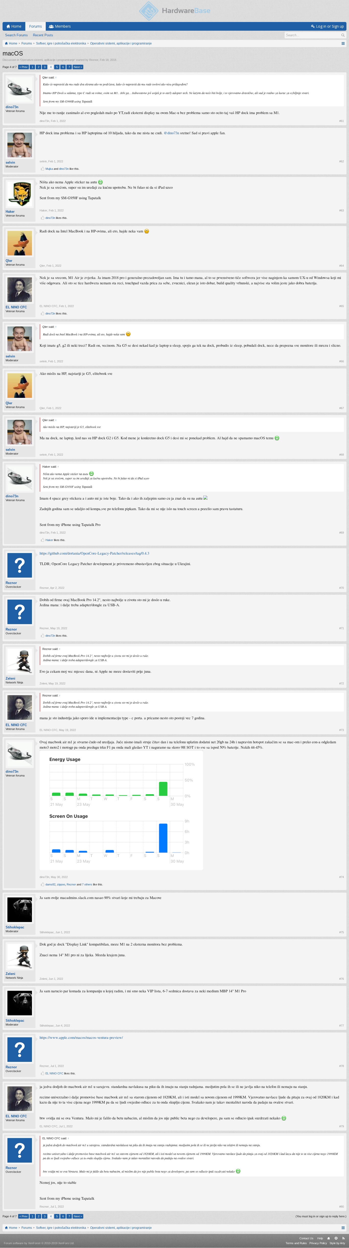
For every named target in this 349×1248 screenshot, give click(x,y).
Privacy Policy (318, 1243)
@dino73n (171, 132)
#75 (341, 932)
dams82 (50, 884)
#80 (341, 1206)
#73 (341, 730)
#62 (341, 161)
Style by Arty (337, 1243)
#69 (341, 532)
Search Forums (16, 35)
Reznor (93, 59)
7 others (87, 884)
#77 (341, 1025)
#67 (341, 408)
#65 (341, 306)
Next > (78, 67)
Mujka (49, 168)
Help (320, 1238)
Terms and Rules (296, 1243)
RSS (343, 1238)
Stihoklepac (15, 927)
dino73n (12, 107)
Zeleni (10, 678)
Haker (10, 211)
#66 (341, 361)
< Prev (23, 67)
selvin (10, 162)
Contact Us (306, 1238)
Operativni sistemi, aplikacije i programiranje (47, 59)
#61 (341, 120)
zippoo (61, 884)
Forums (35, 26)
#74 (341, 877)
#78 (341, 1065)
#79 (341, 1126)
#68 (341, 454)
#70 (341, 587)
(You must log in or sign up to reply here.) (321, 1216)
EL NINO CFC (16, 307)
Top (336, 1238)
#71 (341, 628)
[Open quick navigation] (343, 43)
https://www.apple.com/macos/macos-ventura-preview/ (81, 1037)
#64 (341, 265)
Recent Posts (43, 35)
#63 (341, 210)
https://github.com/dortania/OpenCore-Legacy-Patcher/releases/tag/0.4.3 (94, 553)
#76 (341, 978)
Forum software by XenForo (39, 1243)
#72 (341, 683)
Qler (9, 261)
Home (328, 1238)
